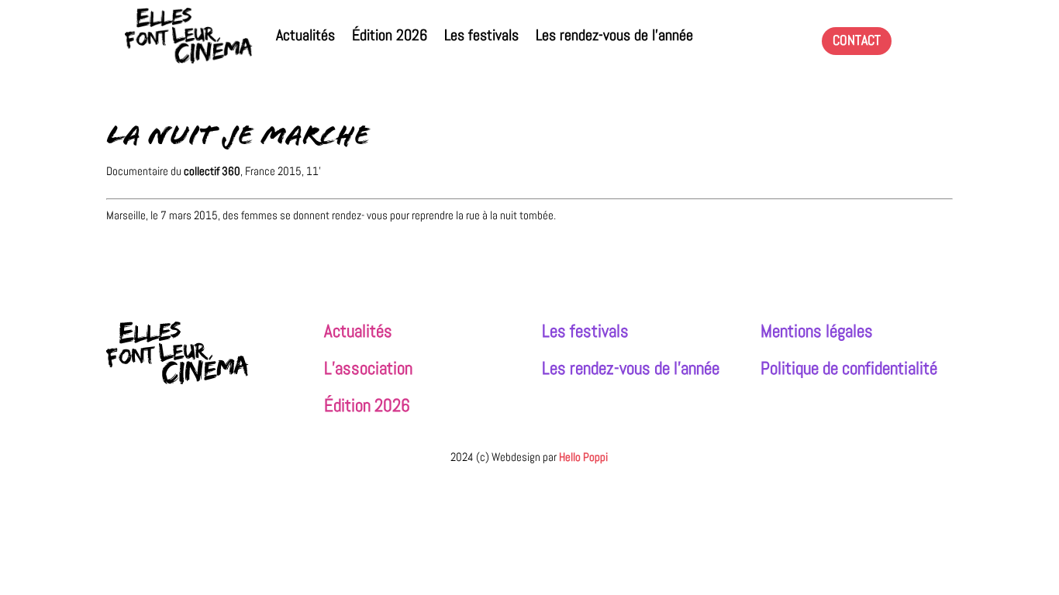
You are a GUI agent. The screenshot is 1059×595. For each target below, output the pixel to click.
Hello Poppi (583, 456)
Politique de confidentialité (849, 368)
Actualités (305, 35)
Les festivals (481, 35)
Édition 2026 (389, 35)
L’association (368, 368)
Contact (857, 40)
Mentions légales (817, 331)
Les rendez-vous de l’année (614, 35)
